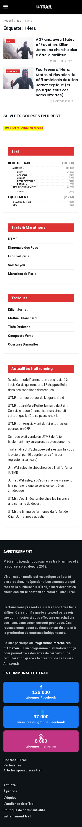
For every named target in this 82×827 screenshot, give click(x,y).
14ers (28, 21)
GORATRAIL (22, 175)
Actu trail (10, 785)
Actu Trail (13, 71)
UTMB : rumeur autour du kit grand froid (36, 397)
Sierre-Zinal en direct (26, 128)
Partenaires (12, 765)
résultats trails (26, 181)
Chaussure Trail (22, 202)
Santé (20, 192)
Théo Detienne (19, 327)
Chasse (21, 178)
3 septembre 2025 (62, 61)
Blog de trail (19, 163)
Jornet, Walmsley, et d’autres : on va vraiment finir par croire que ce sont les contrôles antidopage (40, 485)
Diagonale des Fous (23, 247)
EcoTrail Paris (18, 256)
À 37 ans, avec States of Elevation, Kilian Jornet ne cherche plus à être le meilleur (56, 47)
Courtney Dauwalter (23, 344)
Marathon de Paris (22, 273)
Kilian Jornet (18, 309)
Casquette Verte (20, 335)
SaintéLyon (16, 265)
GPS (15, 205)
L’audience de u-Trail (19, 803)
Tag (19, 21)
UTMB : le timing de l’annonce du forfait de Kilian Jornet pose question (38, 514)
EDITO (10, 41)
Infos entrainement (24, 187)
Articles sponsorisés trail (22, 770)
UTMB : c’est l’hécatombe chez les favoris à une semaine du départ (38, 501)
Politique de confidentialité (24, 810)
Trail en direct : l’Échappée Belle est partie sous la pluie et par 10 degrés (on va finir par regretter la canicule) (41, 454)
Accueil (8, 21)
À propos (10, 791)
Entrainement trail (17, 816)
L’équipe (9, 797)
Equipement (18, 197)
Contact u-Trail (15, 760)
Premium (22, 184)
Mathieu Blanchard (22, 318)
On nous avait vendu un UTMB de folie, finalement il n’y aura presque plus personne (39, 439)
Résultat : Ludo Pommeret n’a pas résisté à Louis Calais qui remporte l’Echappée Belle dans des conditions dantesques (38, 384)
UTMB (13, 239)
